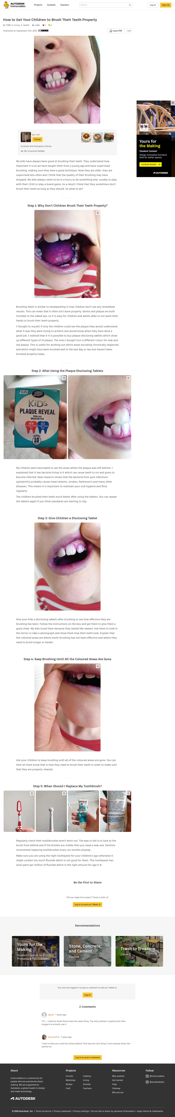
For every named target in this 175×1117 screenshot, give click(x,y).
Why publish (118, 1076)
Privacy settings (81, 1111)
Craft (68, 1088)
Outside (87, 1084)
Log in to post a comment (87, 1057)
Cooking (87, 1076)
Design (69, 1084)
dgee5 (51, 1015)
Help (114, 1084)
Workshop (70, 1080)
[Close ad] (173, 103)
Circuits (69, 1076)
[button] (129, 30)
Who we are (117, 1092)
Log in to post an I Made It (87, 904)
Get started (117, 1080)
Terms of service (44, 1111)
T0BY (8, 25)
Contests (51, 4)
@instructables (157, 1076)
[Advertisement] (156, 139)
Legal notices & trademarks (150, 1111)
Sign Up (166, 5)
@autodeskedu (157, 1082)
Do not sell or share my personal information (112, 1111)
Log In (153, 5)
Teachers (64, 4)
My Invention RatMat (34, 151)
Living (17, 25)
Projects (38, 4)
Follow (37, 139)
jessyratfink (53, 1037)
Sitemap (116, 1088)
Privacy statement (62, 1111)
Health (26, 25)
